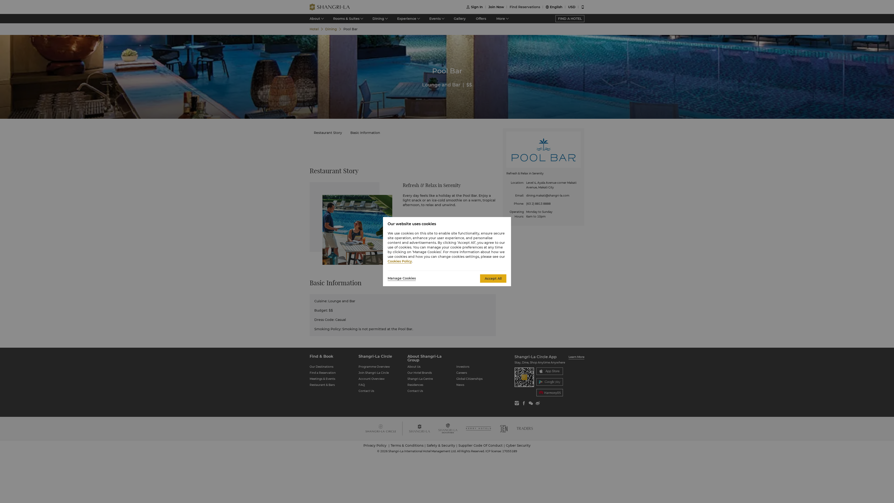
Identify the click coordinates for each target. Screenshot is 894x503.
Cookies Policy (400, 261)
